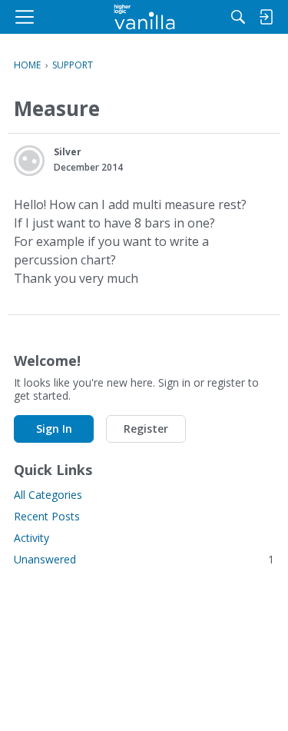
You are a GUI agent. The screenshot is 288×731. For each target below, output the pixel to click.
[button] (29, 160)
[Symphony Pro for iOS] (144, 17)
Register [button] (146, 428)
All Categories (48, 494)
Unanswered (144, 559)
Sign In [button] (54, 428)
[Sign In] (266, 17)
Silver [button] (67, 151)
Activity (31, 537)
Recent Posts (47, 516)
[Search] (238, 17)
